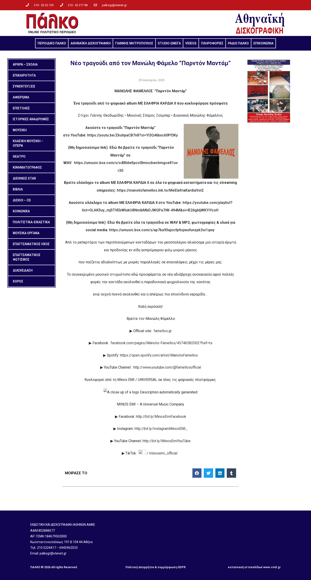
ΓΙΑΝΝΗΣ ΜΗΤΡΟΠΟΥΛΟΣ (134, 43)
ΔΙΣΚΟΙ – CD (22, 200)
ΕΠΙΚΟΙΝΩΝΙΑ (263, 43)
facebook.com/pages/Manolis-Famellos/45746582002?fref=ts (161, 343)
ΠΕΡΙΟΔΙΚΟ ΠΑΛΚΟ (52, 43)
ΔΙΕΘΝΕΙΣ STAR (24, 178)
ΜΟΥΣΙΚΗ (20, 130)
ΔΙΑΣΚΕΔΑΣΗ (23, 270)
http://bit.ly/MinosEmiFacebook (161, 416)
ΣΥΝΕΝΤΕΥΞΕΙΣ (24, 86)
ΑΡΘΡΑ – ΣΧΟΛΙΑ (25, 64)
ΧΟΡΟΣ (18, 281)
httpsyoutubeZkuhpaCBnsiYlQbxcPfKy (132, 135)
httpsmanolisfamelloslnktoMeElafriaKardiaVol (160, 190)
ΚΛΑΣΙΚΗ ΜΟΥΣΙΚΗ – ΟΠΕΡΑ (28, 143)
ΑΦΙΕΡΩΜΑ (21, 97)
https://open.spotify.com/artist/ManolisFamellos (159, 355)
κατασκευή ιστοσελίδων (245, 567)
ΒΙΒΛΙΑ (18, 189)
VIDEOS (190, 43)
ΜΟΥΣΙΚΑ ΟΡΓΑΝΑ (26, 233)
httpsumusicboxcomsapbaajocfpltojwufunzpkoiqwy (161, 230)
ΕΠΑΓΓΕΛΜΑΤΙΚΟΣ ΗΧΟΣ (31, 244)
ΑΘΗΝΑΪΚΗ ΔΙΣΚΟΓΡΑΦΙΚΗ (91, 43)
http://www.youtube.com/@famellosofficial (167, 367)
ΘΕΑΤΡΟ (19, 156)
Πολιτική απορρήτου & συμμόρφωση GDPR (155, 567)
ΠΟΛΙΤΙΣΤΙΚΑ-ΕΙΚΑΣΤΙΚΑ (31, 222)
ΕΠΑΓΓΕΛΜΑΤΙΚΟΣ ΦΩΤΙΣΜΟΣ (27, 257)
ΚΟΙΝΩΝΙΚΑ (21, 211)
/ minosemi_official (162, 453)
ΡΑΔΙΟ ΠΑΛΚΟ (238, 43)
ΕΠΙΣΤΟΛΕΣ (21, 108)
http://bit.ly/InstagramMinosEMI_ (161, 428)
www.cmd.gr (272, 567)
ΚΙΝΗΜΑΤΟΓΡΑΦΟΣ (27, 167)
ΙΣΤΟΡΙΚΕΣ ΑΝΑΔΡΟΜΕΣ (31, 119)
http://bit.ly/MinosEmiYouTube (167, 441)
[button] (197, 473)
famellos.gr (163, 331)
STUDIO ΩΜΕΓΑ (169, 43)
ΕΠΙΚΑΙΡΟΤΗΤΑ (24, 75)
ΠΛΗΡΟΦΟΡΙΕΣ (212, 43)
